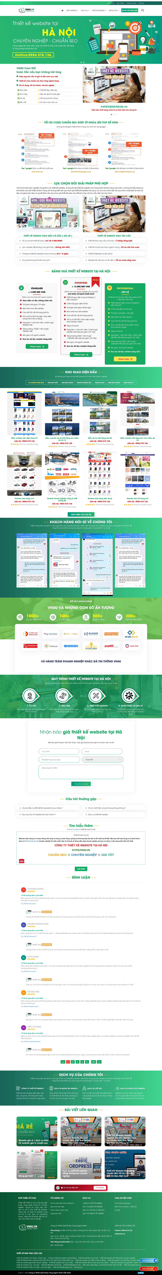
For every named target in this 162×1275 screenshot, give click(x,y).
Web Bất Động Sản (84, 382)
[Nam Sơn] (131, 646)
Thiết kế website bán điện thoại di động (90, 1260)
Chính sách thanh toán (59, 1210)
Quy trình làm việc (57, 1206)
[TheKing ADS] (111, 633)
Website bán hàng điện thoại (100, 498)
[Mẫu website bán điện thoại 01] (24, 413)
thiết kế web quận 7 (30, 903)
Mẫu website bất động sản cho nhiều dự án (137, 439)
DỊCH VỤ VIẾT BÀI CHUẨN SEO (93, 1210)
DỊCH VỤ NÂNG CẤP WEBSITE (93, 1213)
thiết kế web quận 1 (30, 971)
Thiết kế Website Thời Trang (51, 1265)
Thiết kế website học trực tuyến (61, 1262)
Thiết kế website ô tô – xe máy (28, 1265)
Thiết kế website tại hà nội (88, 1258)
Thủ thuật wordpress (122, 1203)
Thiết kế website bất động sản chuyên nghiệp (117, 1258)
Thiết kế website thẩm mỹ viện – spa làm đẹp (34, 1267)
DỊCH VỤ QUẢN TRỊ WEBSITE (93, 1206)
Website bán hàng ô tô (24, 498)
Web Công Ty (129, 382)
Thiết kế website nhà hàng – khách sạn (31, 1258)
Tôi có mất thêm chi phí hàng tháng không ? (107, 808)
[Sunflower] (50, 646)
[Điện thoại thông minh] (70, 646)
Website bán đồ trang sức (137, 498)
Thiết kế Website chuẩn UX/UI (100, 253)
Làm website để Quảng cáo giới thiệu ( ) (46, 247)
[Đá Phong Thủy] (30, 633)
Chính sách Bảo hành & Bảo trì (62, 1203)
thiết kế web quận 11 (30, 936)
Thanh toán (131, 3)
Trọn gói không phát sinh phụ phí (36, 260)
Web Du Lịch (99, 382)
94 (94, 1062)
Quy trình (120, 3)
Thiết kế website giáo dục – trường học (67, 1267)
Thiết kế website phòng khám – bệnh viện (126, 1262)
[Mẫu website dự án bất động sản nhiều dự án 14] (62, 413)
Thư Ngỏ (110, 3)
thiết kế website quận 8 (31, 1006)
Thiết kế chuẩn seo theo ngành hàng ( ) (113, 247)
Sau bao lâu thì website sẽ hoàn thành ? (39, 814)
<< (63, 1062)
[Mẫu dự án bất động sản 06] (100, 413)
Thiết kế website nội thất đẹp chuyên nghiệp (125, 1260)
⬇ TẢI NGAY (100, 1187)
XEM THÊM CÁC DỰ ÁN (81, 514)
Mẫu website (71, 10)
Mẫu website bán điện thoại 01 (24, 438)
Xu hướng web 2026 (36, 382)
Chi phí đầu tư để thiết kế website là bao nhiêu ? (42, 808)
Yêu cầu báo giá (130, 10)
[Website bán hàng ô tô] (24, 474)
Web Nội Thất (53, 382)
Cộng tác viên (55, 1213)
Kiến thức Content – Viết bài (125, 1206)
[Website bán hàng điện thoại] (100, 474)
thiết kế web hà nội (31, 841)
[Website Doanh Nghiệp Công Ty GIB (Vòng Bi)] (62, 474)
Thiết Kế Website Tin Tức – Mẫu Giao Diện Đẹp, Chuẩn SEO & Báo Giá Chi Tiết (92, 1265)
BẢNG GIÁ (113, 10)
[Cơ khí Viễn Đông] (50, 633)
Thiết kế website (98, 10)
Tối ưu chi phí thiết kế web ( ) (42, 240)
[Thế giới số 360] (30, 646)
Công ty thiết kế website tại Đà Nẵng (62, 1258)
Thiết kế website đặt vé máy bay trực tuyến (91, 1262)
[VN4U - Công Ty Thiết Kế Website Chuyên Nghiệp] (26, 10)
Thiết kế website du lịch (132, 1265)
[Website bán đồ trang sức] (137, 474)
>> (99, 1062)
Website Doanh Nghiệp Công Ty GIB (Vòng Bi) (62, 499)
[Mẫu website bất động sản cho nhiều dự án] (137, 413)
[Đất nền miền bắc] (131, 633)
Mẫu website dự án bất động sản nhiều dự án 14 (62, 439)
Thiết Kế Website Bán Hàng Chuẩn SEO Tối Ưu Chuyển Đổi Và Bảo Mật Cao (45, 1260)
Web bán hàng (67, 382)
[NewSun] (111, 646)
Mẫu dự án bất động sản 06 (100, 438)
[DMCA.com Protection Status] (141, 1273)
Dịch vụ (84, 10)
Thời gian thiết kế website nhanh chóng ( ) (45, 253)
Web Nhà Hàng (114, 382)
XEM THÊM (81, 869)
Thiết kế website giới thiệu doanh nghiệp (32, 1262)
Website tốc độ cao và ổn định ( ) (112, 260)
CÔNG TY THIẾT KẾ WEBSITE (92, 1203)
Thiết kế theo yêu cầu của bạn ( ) (110, 240)
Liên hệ (141, 3)
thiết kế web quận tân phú (32, 1041)
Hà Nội (117, 1210)
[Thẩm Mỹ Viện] (70, 633)
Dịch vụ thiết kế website (98, 814)
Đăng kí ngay (35, 346)
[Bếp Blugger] (91, 633)
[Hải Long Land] (91, 646)
